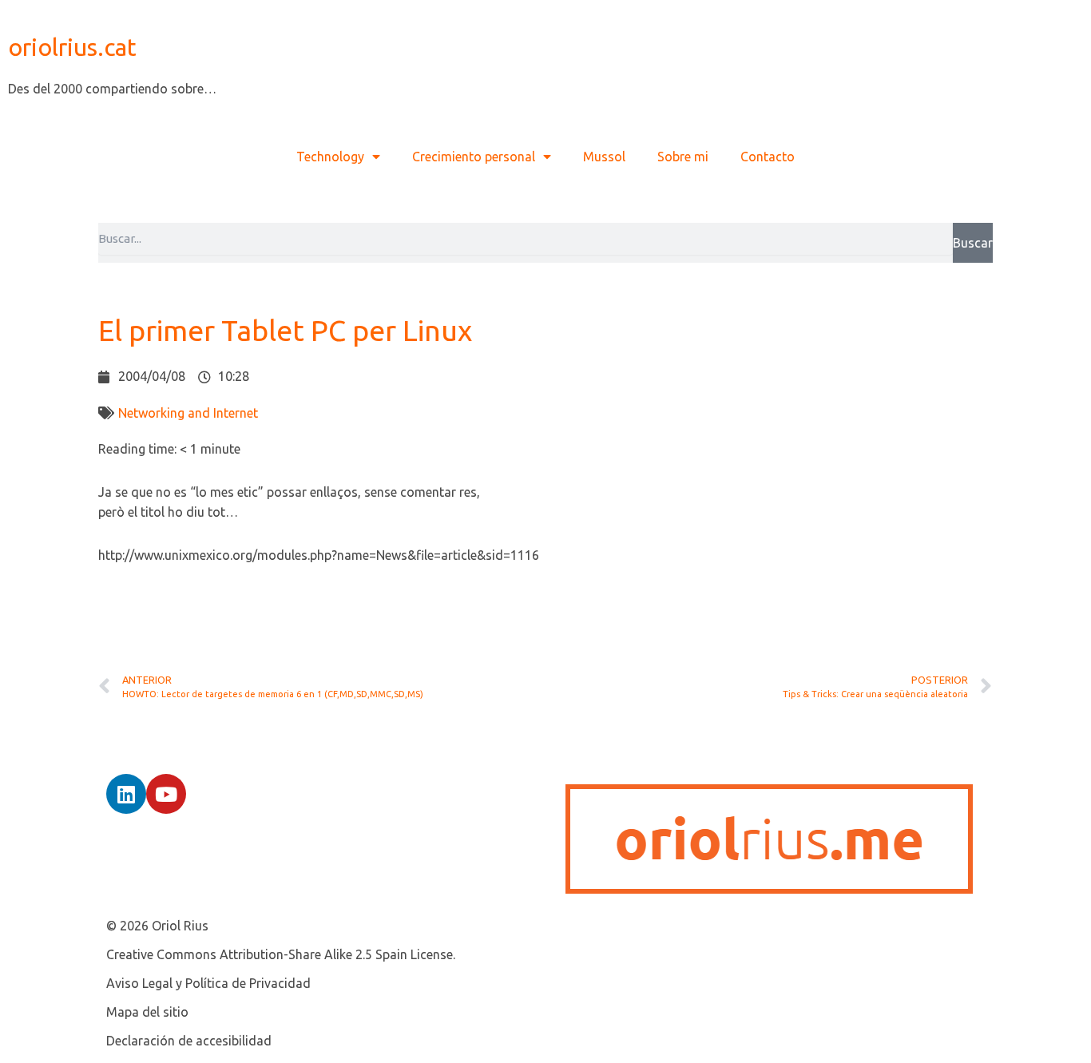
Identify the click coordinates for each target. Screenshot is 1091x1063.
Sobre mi (682, 156)
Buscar (973, 243)
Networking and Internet (188, 413)
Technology (330, 156)
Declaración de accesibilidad (189, 1040)
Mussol (604, 156)
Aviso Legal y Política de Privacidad (208, 983)
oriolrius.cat (72, 47)
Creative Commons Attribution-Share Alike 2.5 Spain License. (280, 954)
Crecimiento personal (473, 156)
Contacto (767, 156)
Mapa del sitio (147, 1012)
